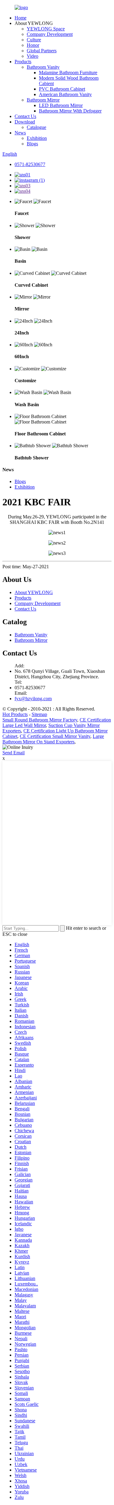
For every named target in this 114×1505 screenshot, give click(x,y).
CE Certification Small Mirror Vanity (55, 736)
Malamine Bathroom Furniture (68, 72)
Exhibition (37, 138)
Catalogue (36, 127)
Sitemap (39, 714)
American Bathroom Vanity (65, 94)
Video (32, 56)
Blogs (32, 143)
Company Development (50, 34)
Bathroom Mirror (43, 99)
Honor (33, 45)
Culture (34, 39)
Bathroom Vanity (43, 67)
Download (25, 121)
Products (23, 61)
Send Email (13, 752)
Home (20, 17)
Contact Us (25, 116)
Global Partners (42, 50)
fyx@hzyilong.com (33, 698)
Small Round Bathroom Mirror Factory (39, 719)
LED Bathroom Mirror (61, 105)
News (20, 132)
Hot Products (15, 714)
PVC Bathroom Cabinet (62, 89)
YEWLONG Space (46, 28)
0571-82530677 (30, 164)
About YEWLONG (34, 592)
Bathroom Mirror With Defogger (70, 110)
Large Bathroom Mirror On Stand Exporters (53, 739)
